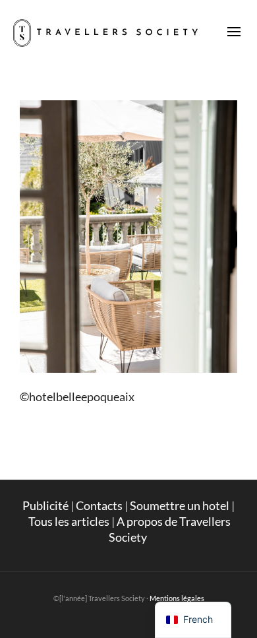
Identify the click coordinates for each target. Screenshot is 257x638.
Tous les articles (68, 521)
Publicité (45, 505)
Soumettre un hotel (179, 505)
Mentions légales (177, 598)
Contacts (99, 505)
